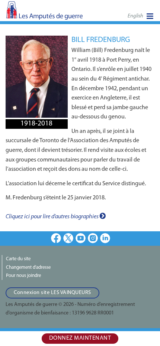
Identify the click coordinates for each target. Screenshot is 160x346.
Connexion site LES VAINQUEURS (52, 293)
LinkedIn (105, 238)
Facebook (56, 238)
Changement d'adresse (28, 267)
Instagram (93, 238)
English (135, 16)
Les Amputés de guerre (45, 13)
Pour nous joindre (23, 275)
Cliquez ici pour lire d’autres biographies (53, 217)
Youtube (81, 238)
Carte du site (18, 259)
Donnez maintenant (80, 338)
